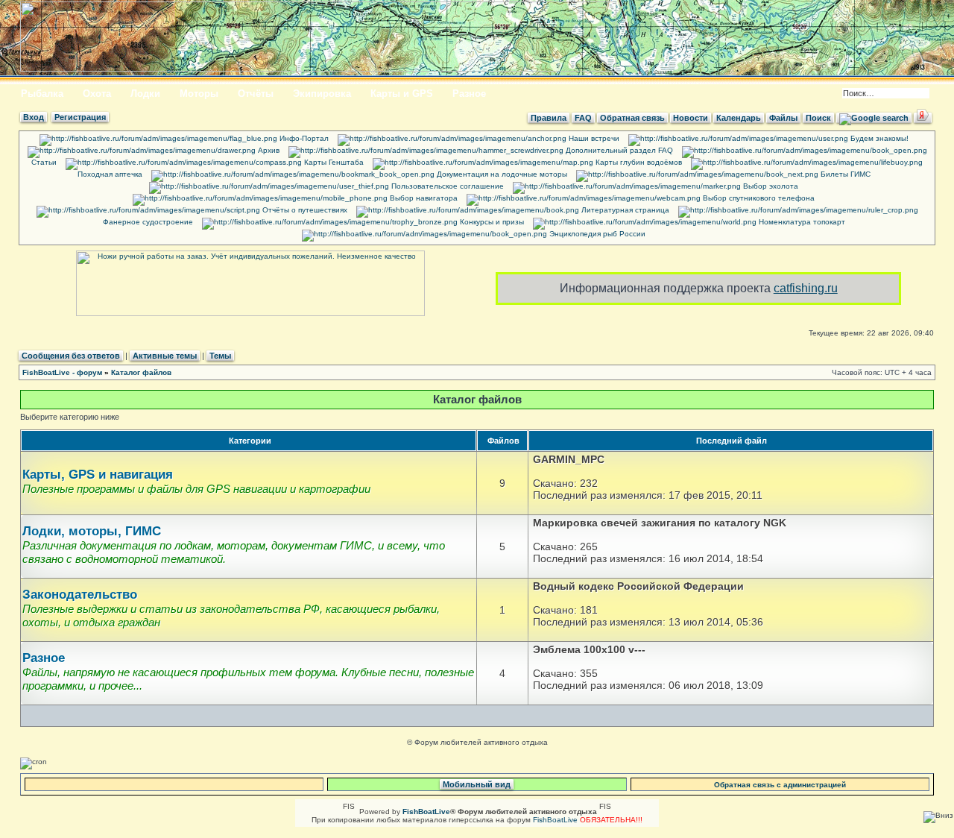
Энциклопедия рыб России (596, 234)
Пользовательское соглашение (446, 186)
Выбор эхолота (769, 186)
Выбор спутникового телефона (758, 198)
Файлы (783, 117)
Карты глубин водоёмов (637, 162)
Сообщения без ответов (71, 355)
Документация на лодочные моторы (501, 174)
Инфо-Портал (303, 138)
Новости (690, 117)
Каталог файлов (141, 372)
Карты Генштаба (333, 162)
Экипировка (322, 93)
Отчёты (256, 93)
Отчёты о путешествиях (303, 210)
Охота (97, 93)
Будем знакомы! (878, 138)
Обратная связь (632, 117)
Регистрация (80, 117)
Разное (469, 93)
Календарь (738, 117)
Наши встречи (592, 138)
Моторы (199, 93)
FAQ (583, 117)
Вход (33, 117)
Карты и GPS (401, 93)
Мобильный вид (477, 784)
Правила (548, 117)
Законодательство (79, 594)
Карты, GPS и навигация (97, 474)
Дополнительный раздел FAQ (618, 150)
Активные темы (165, 355)
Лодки (145, 93)
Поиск (818, 117)
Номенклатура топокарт (800, 222)
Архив (267, 150)
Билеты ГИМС (844, 174)
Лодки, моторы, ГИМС (91, 531)
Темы (220, 355)
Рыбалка (42, 93)
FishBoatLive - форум (62, 372)
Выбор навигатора (423, 198)
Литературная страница (624, 210)
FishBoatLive (555, 820)
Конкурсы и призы (491, 222)
